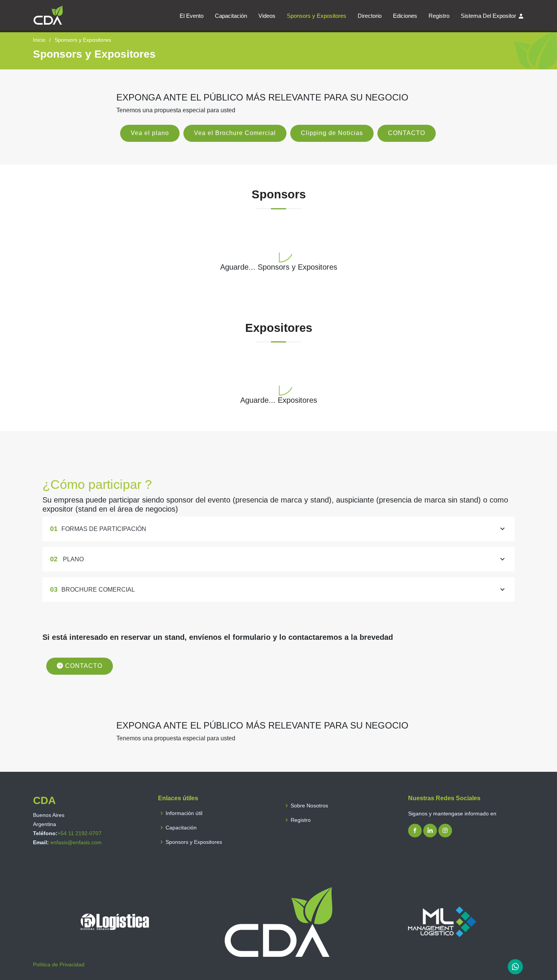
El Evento (191, 16)
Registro (439, 16)
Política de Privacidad (58, 964)
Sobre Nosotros (309, 805)
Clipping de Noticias (332, 133)
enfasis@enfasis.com (76, 842)
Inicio (39, 40)
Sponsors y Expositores (316, 16)
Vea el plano (150, 133)
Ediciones (405, 16)
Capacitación (231, 16)
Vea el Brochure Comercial (235, 133)
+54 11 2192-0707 (80, 833)
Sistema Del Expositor (488, 16)
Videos (266, 16)
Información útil (184, 813)
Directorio (370, 16)
